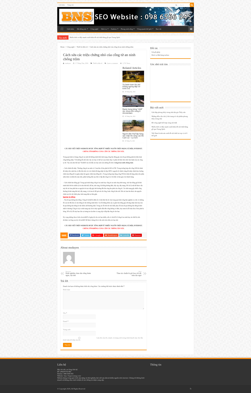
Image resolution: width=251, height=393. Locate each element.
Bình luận (66, 290)
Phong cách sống (127, 29)
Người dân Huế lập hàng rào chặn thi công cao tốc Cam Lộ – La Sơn (133, 136)
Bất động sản (81, 29)
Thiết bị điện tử (82, 47)
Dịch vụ (104, 29)
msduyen (68, 63)
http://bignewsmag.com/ (72, 376)
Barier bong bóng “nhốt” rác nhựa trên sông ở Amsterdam (132, 111)
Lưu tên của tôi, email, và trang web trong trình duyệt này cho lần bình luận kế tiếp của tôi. (103, 339)
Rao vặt (158, 29)
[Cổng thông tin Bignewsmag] (125, 16)
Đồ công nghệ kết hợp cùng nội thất (164, 123)
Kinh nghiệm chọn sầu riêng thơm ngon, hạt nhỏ (78, 273)
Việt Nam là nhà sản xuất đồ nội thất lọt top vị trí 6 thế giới (90, 37)
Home (62, 47)
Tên (65, 313)
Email (66, 321)
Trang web (66, 330)
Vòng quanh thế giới (144, 29)
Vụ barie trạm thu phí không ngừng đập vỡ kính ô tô (131, 86)
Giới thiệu (62, 5)
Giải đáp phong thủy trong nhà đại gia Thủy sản (169, 112)
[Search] (192, 5)
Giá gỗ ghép (156, 52)
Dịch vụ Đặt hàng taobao (160, 55)
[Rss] (176, 5)
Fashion (114, 29)
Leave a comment (112, 63)
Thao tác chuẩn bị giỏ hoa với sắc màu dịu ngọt (129, 273)
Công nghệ (94, 29)
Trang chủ (70, 5)
